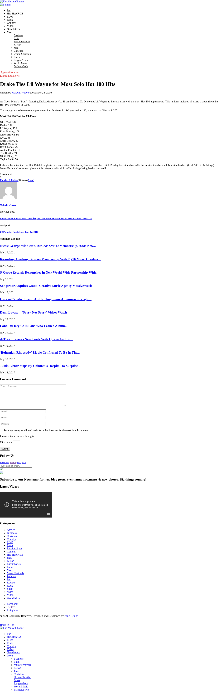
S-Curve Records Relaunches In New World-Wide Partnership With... (49, 272)
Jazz (16, 47)
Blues (17, 57)
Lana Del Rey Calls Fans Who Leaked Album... (34, 326)
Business (18, 35)
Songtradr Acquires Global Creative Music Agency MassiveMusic (46, 286)
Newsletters (13, 29)
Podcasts (11, 576)
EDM (10, 16)
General (11, 551)
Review (11, 582)
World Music (21, 63)
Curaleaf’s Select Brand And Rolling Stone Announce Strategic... (46, 299)
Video (10, 25)
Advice (11, 529)
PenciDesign (71, 615)
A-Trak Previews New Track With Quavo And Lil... (36, 339)
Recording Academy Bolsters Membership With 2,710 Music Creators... (50, 259)
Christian (18, 50)
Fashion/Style (21, 66)
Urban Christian (22, 54)
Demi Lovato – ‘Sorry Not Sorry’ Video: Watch (33, 312)
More (10, 32)
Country (11, 22)
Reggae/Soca (21, 60)
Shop (10, 588)
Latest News (13, 75)
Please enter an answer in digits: (17, 436)
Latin (16, 38)
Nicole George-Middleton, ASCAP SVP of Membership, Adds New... (48, 246)
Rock (10, 19)
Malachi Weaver (21, 92)
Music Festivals (22, 41)
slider (10, 591)
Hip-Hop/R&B (15, 13)
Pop (9, 10)
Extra (3, 75)
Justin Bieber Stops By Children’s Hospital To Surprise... (40, 366)
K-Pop (17, 44)
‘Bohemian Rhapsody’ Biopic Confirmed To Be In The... (40, 352)
